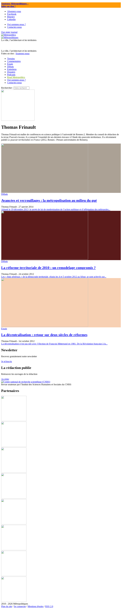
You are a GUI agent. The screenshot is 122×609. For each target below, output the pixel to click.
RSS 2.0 (49, 606)
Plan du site (6, 606)
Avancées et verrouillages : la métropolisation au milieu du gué (49, 200)
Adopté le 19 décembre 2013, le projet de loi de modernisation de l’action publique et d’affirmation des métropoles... (55, 209)
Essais (4, 328)
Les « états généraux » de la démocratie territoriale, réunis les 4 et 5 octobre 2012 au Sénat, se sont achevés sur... (53, 276)
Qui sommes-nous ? (16, 80)
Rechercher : (7, 88)
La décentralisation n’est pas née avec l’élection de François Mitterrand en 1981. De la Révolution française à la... (54, 344)
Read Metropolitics (16, 77)
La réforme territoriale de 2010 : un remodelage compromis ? (48, 268)
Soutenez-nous (22, 53)
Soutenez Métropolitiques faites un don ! (15, 5)
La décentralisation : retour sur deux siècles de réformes (44, 335)
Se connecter (20, 606)
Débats (4, 194)
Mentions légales (35, 606)
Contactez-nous (14, 82)
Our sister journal (9, 32)
